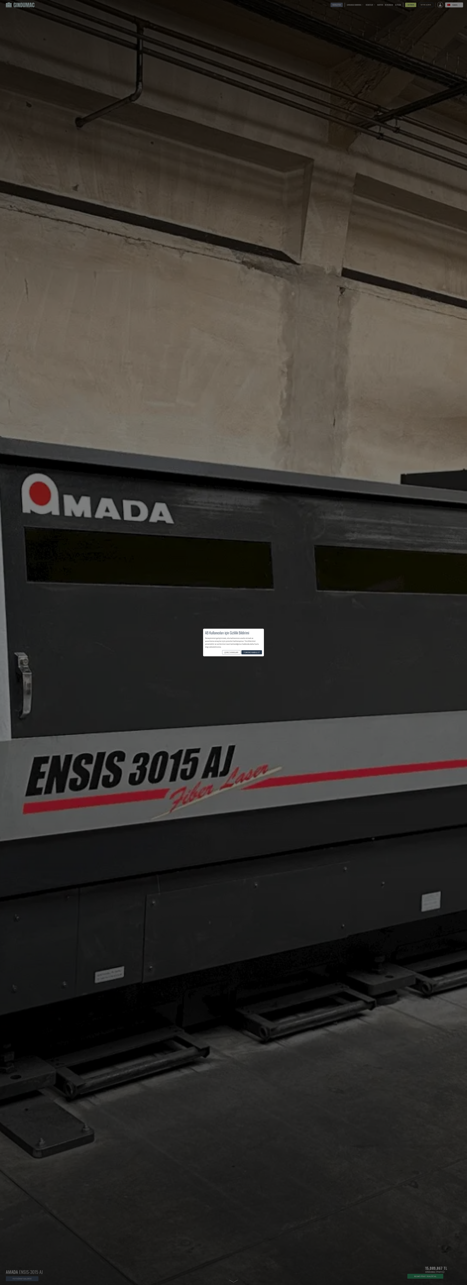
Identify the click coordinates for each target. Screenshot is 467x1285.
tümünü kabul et (251, 652)
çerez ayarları (231, 652)
